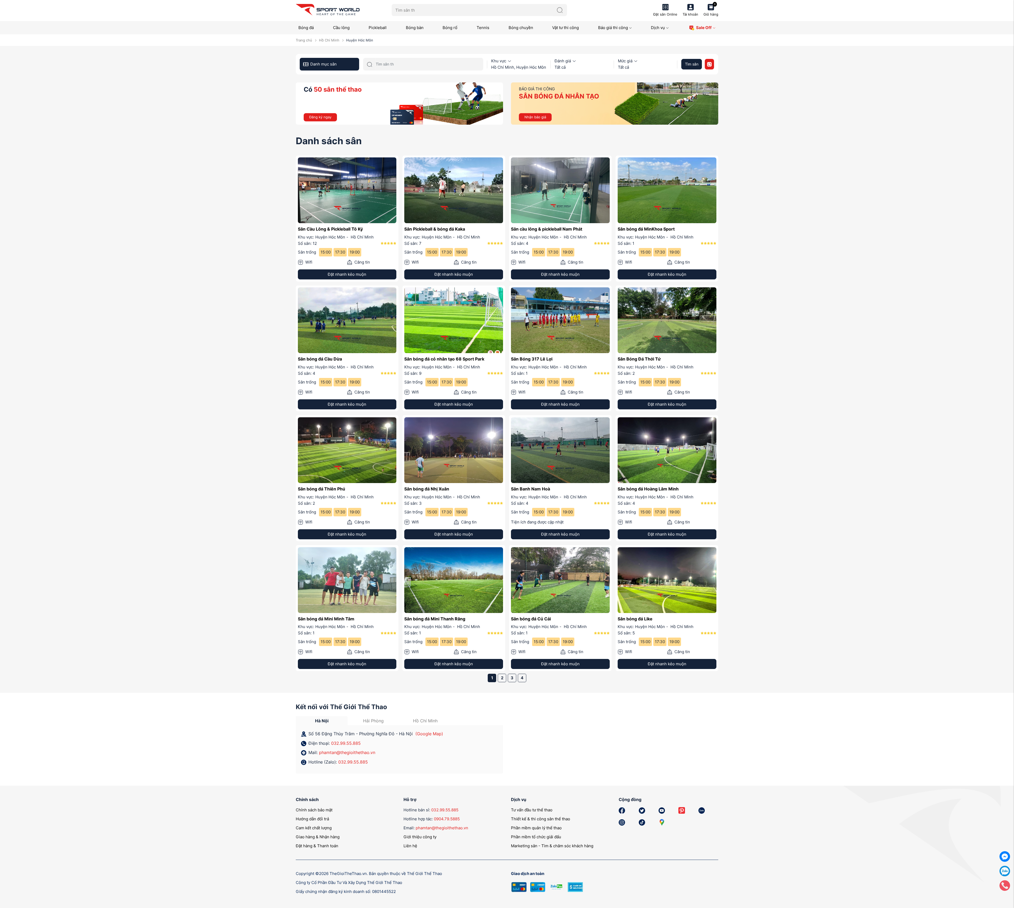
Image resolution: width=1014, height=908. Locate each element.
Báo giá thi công (613, 27)
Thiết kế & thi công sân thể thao (540, 818)
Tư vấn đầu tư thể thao (531, 809)
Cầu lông (341, 27)
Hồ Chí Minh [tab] (425, 720)
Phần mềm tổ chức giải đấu (536, 836)
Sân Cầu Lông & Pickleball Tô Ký (330, 229)
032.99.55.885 (346, 743)
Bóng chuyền (521, 27)
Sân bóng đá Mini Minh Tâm (326, 618)
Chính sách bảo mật (314, 809)
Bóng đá (306, 27)
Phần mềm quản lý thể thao (536, 827)
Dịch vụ (658, 27)
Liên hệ (410, 845)
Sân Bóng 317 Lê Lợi (531, 359)
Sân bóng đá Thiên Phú (321, 489)
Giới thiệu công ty (419, 836)
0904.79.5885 (447, 818)
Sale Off (704, 27)
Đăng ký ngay (320, 117)
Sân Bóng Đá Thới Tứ (639, 359)
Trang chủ (304, 40)
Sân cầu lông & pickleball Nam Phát (546, 229)
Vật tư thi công (565, 27)
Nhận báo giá (535, 117)
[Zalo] (1004, 870)
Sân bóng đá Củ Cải (531, 618)
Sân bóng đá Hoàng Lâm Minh (648, 489)
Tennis (483, 27)
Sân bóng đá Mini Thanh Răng (434, 618)
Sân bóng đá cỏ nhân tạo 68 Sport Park (444, 359)
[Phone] (1004, 885)
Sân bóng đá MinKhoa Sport (646, 229)
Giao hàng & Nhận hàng (318, 836)
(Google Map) (429, 733)
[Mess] (1004, 856)
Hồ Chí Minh (329, 40)
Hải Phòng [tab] (373, 720)
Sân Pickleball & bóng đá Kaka (434, 229)
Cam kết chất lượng (314, 827)
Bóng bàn (415, 27)
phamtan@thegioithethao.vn (347, 752)
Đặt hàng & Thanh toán (317, 845)
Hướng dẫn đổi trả (312, 818)
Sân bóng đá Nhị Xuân (426, 489)
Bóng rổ (450, 27)
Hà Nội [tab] (321, 720)
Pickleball (378, 27)
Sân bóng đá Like (635, 618)
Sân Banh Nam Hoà (530, 489)
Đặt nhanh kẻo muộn (347, 274)
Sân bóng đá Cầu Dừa (320, 359)
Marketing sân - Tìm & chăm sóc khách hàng (552, 845)
